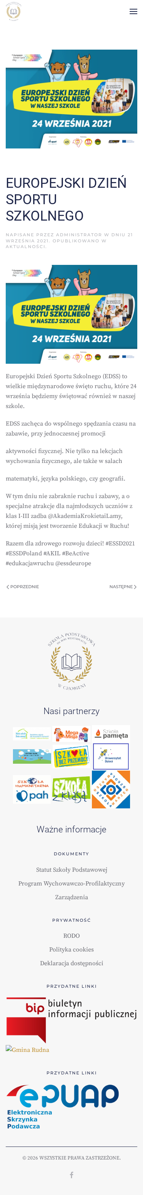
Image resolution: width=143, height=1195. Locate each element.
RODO (71, 936)
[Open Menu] (133, 11)
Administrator (79, 234)
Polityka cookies (71, 949)
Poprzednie (24, 586)
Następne (121, 586)
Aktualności (25, 246)
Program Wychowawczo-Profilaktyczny (71, 883)
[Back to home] (13, 11)
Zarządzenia (71, 897)
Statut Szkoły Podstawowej (71, 870)
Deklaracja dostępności (71, 963)
